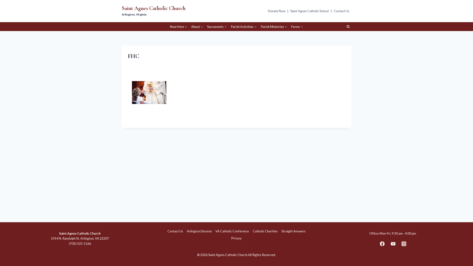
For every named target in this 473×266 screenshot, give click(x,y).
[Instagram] (404, 243)
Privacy (236, 238)
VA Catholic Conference (232, 231)
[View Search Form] (348, 26)
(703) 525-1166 (80, 243)
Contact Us (341, 11)
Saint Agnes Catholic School (309, 11)
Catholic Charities (265, 231)
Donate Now (276, 11)
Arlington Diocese (199, 231)
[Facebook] (382, 243)
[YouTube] (393, 243)
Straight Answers (293, 231)
